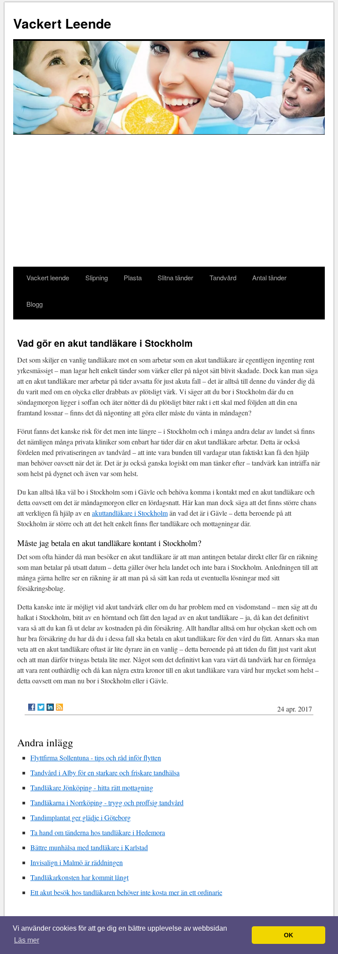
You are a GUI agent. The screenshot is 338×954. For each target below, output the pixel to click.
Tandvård (222, 277)
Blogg (34, 303)
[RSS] (59, 707)
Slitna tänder (175, 277)
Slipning (96, 277)
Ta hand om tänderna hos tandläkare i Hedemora (97, 832)
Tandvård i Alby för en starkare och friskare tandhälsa (105, 772)
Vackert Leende (62, 23)
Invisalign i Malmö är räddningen (76, 862)
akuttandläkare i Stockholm (130, 512)
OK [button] (288, 935)
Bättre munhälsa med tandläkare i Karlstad (89, 847)
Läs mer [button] (26, 940)
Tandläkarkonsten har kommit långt (79, 877)
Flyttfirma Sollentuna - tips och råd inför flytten (95, 757)
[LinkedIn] (50, 707)
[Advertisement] (169, 200)
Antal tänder (269, 277)
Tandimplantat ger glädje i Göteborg (80, 817)
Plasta (133, 277)
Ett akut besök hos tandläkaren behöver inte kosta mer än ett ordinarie (126, 892)
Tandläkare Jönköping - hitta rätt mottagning (91, 787)
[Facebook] (31, 707)
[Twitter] (40, 707)
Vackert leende (47, 277)
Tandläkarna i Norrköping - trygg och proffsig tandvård (107, 802)
